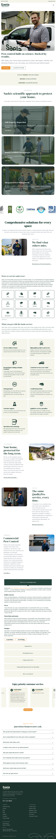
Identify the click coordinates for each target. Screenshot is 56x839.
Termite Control (32, 806)
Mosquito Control (33, 810)
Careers (4, 808)
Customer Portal (51, 1)
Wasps (21, 315)
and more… (4, 319)
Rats (35, 315)
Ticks (34, 296)
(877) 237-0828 (4, 1)
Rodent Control (32, 808)
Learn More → (8, 130)
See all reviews (28, 709)
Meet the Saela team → (38, 524)
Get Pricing (21, 640)
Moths (7, 306)
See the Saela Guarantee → (11, 477)
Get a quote (6, 67)
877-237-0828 (7, 801)
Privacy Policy (39, 836)
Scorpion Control (33, 812)
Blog (4, 810)
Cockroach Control (33, 816)
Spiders (48, 315)
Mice (48, 306)
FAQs (4, 812)
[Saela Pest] (25, 5)
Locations (5, 816)
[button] (28, 732)
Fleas (21, 306)
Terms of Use (46, 836)
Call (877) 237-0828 (19, 67)
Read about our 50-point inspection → (42, 264)
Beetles (48, 296)
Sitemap (51, 836)
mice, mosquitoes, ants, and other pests (20, 588)
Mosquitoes (8, 315)
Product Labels (6, 818)
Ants (8, 296)
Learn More (9, 640)
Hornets (35, 306)
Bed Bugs (21, 296)
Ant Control (31, 814)
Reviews (4, 814)
